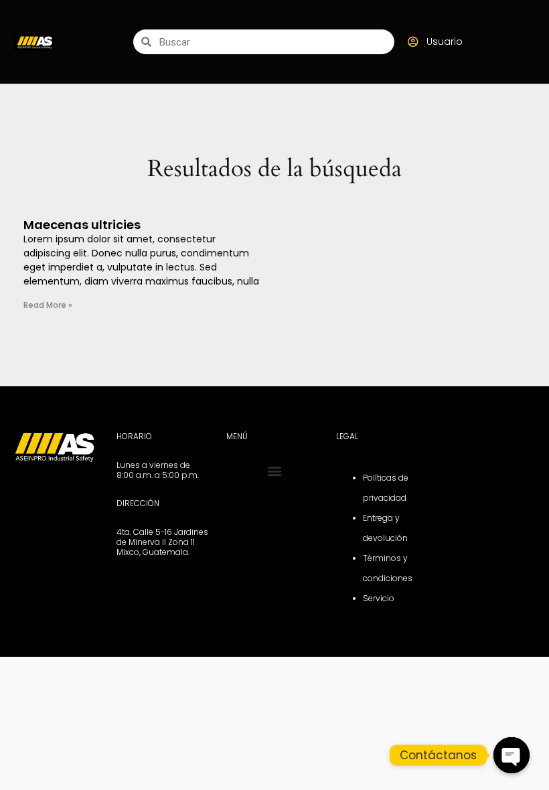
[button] (275, 471)
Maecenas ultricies (82, 224)
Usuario (444, 41)
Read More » (47, 305)
